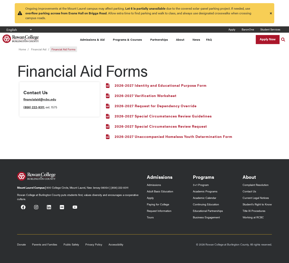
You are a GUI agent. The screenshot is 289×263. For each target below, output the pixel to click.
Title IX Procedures (254, 211)
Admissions (154, 185)
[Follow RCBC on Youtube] (75, 208)
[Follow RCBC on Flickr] (62, 208)
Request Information (159, 211)
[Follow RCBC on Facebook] (23, 208)
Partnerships (159, 39)
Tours (150, 217)
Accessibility (116, 244)
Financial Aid (38, 49)
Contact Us (249, 191)
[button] (283, 39)
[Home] (20, 37)
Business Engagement (206, 217)
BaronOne (248, 29)
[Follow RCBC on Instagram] (36, 208)
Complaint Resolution (256, 185)
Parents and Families (44, 244)
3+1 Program (201, 185)
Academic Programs (205, 191)
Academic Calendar (204, 198)
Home (22, 49)
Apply (231, 29)
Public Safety (71, 244)
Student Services (270, 29)
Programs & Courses (127, 39)
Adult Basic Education (160, 191)
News (196, 39)
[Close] (271, 13)
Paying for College (158, 204)
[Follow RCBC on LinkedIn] (49, 208)
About (180, 39)
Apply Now (268, 39)
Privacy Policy (93, 244)
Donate (21, 244)
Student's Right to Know (257, 204)
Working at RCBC (253, 217)
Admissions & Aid (92, 39)
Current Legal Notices (256, 198)
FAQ (209, 39)
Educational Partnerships (208, 211)
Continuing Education (206, 204)
